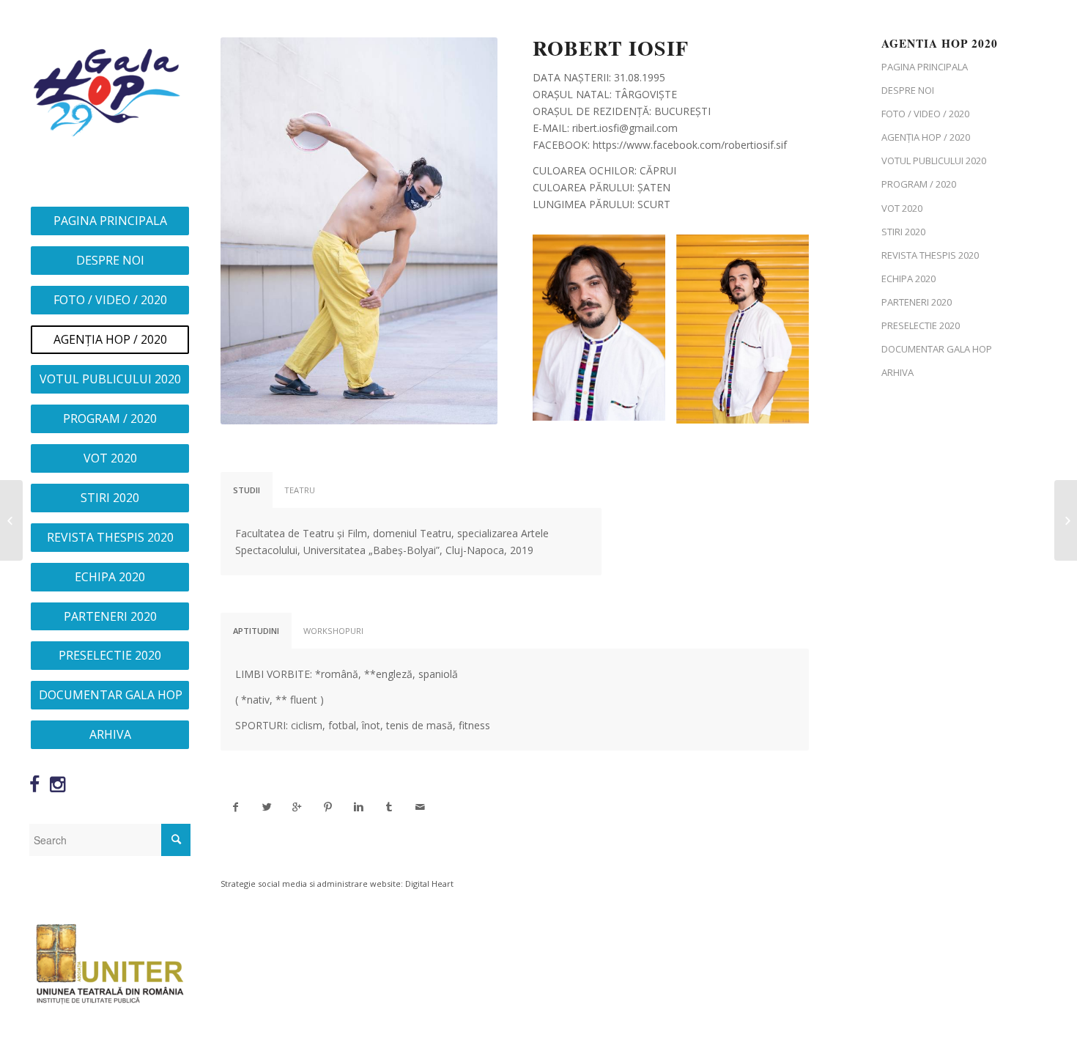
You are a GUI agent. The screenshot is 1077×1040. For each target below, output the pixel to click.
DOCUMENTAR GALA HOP (936, 348)
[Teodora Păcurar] (1065, 520)
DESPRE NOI (907, 90)
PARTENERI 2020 (916, 302)
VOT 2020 (901, 208)
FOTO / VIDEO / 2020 (925, 113)
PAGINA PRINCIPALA (924, 66)
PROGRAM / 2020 (918, 184)
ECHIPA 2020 (908, 278)
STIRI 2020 (903, 231)
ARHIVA (897, 372)
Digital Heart (429, 883)
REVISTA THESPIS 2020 (930, 255)
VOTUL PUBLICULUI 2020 (933, 160)
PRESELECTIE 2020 (920, 325)
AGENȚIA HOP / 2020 (925, 137)
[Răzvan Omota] (11, 520)
